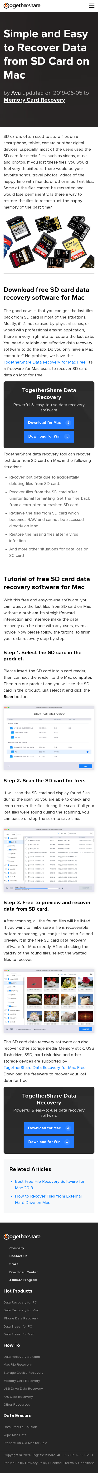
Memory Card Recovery (34, 100)
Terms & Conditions (79, 1463)
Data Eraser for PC (18, 1326)
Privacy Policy (37, 1463)
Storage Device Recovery (23, 1372)
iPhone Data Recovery (21, 1318)
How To (12, 1345)
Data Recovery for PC (20, 1302)
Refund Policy (14, 1463)
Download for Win (44, 436)
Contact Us (18, 1256)
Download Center (23, 1272)
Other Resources (17, 1404)
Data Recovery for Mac (21, 1310)
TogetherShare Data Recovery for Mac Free (45, 362)
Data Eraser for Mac (19, 1334)
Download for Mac (45, 422)
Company (16, 1248)
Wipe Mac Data (15, 1435)
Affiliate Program (23, 1280)
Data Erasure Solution (20, 1427)
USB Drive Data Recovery (23, 1388)
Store (14, 1264)
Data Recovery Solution (22, 1356)
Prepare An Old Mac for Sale (25, 1443)
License (56, 1463)
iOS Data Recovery (18, 1396)
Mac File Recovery (18, 1364)
